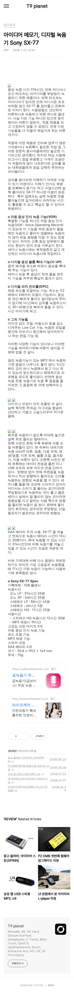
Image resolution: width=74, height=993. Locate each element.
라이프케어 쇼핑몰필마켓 (23, 705)
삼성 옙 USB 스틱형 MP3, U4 (24, 774)
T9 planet (37, 6)
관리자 (51, 985)
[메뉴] (6, 6)
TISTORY (38, 985)
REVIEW (12, 750)
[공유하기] (20, 736)
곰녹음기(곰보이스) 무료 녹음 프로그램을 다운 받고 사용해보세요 (24, 683)
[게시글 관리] (25, 736)
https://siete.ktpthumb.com (30, 669)
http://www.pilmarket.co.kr (30, 698)
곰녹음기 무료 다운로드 (23, 675)
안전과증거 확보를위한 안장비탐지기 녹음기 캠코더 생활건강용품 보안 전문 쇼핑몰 (24, 712)
